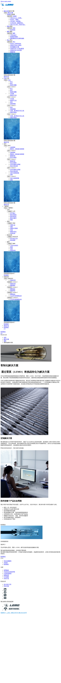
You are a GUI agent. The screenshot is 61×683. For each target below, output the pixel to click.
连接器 (9, 14)
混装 (11, 174)
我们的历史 (13, 216)
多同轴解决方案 (14, 47)
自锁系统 (12, 147)
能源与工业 (13, 95)
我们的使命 (13, 214)
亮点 (8, 40)
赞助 (11, 219)
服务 (8, 31)
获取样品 (12, 290)
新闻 (11, 247)
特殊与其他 (13, 112)
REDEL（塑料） (14, 19)
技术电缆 (12, 29)
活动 (11, 248)
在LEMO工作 (14, 238)
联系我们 (6, 564)
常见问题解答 (7, 561)
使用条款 (6, 570)
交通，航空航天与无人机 (17, 110)
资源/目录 (13, 250)
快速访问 (10, 282)
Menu (5, 12)
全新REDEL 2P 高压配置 (17, 48)
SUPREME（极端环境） (17, 23)
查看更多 (12, 52)
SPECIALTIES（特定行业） (18, 24)
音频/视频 (13, 103)
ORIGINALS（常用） (16, 18)
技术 (9, 150)
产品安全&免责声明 (9, 571)
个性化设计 (13, 35)
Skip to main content (6, 1)
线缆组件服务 (14, 36)
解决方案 (6, 11)
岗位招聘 (12, 240)
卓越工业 (12, 225)
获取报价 (12, 285)
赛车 (11, 102)
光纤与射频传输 (14, 173)
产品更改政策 (7, 573)
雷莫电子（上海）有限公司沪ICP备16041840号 (14, 612)
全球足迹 (12, 233)
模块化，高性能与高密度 (17, 149)
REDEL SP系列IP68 (15, 43)
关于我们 (12, 213)
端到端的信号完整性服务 (17, 38)
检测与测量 (13, 85)
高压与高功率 (14, 166)
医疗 (11, 83)
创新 (11, 226)
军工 (11, 81)
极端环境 (12, 155)
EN (5, 329)
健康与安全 (13, 231)
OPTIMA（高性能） (15, 21)
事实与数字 (13, 218)
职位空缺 (6, 586)
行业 (5, 78)
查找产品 (6, 325)
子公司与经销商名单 (16, 295)
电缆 (8, 26)
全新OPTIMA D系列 (15, 45)
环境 (11, 230)
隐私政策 (6, 575)
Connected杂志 (14, 245)
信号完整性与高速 (15, 164)
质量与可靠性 (14, 228)
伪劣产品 (6, 578)
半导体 (12, 93)
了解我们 (10, 211)
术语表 (6, 562)
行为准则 (6, 576)
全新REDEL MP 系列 (16, 50)
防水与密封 (13, 157)
